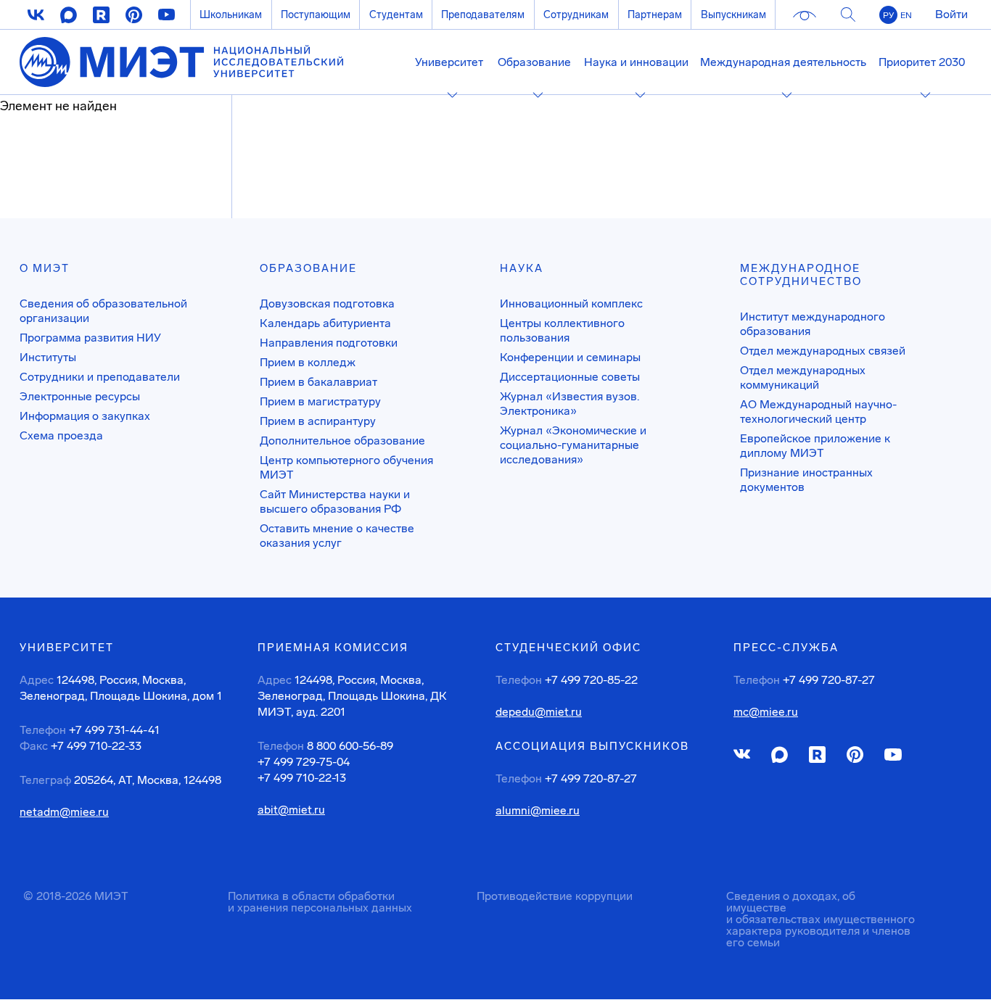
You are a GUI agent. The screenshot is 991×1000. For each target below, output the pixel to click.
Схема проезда (61, 435)
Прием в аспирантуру (318, 421)
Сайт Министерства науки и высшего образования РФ (335, 501)
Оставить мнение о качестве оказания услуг (337, 535)
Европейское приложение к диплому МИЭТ (815, 445)
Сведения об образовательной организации (103, 311)
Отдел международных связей (822, 351)
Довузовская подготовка (327, 303)
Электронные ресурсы (80, 396)
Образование (308, 268)
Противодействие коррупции (555, 896)
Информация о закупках (85, 416)
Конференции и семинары (570, 357)
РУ (888, 15)
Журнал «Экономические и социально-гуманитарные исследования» (573, 444)
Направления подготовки (329, 343)
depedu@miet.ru (538, 712)
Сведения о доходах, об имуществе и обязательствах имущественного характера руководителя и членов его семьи (820, 919)
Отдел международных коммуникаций (802, 377)
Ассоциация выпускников (592, 746)
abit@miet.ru (291, 810)
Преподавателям (483, 14)
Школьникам (231, 14)
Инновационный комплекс (571, 303)
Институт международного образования (812, 324)
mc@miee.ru (765, 712)
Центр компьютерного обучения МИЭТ (346, 467)
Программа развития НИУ (90, 337)
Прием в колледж (307, 362)
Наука (521, 268)
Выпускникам (733, 14)
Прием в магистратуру (320, 401)
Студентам (396, 14)
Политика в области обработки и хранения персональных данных (320, 901)
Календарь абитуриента (325, 323)
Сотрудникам (576, 14)
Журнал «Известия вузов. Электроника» (569, 403)
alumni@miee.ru (537, 811)
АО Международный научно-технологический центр (818, 411)
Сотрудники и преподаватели (100, 377)
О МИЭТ (45, 268)
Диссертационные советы (570, 377)
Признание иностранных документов (806, 480)
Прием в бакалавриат (318, 382)
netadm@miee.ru (64, 812)
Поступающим (315, 14)
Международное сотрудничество (801, 275)
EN (906, 15)
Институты (48, 357)
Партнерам (655, 14)
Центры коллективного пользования (562, 330)
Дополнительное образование (342, 440)
